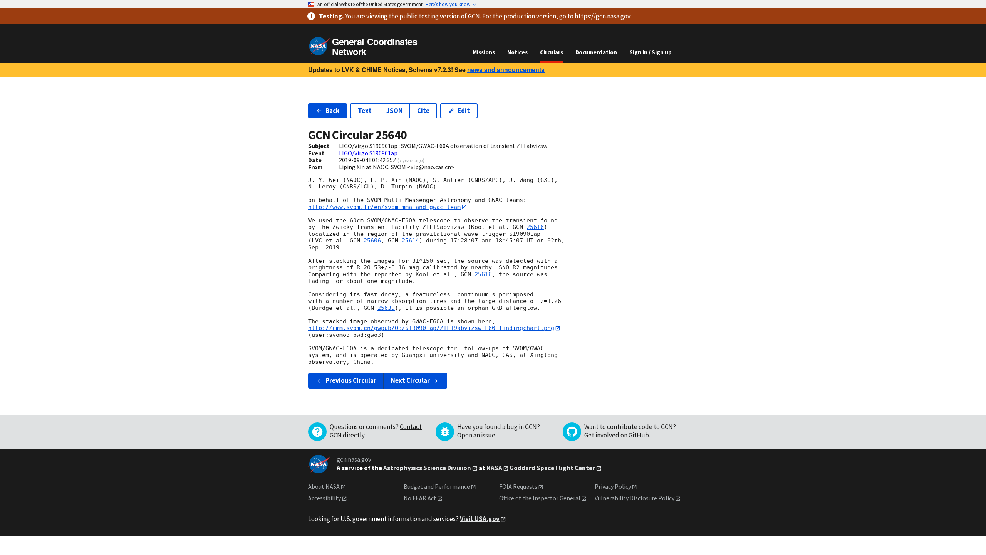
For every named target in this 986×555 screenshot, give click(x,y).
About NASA (324, 486)
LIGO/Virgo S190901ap (368, 153)
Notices (517, 52)
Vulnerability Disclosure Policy (634, 498)
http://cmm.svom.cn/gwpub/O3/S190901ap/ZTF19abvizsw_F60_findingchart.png (431, 328)
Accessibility (324, 498)
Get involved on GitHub (616, 435)
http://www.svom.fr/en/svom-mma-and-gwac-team (384, 207)
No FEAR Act (420, 498)
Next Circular (410, 380)
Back (332, 110)
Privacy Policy (613, 486)
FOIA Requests (518, 486)
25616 (535, 227)
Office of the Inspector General (539, 498)
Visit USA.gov (480, 519)
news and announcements (506, 69)
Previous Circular (350, 380)
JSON (394, 110)
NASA (494, 468)
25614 (410, 240)
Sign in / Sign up (650, 52)
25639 (386, 307)
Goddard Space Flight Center (552, 468)
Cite (423, 110)
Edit (464, 110)
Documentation (596, 52)
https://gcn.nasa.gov (602, 16)
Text (365, 110)
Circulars (551, 52)
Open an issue (476, 435)
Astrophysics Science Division (427, 468)
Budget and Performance (437, 486)
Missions (484, 52)
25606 (372, 240)
